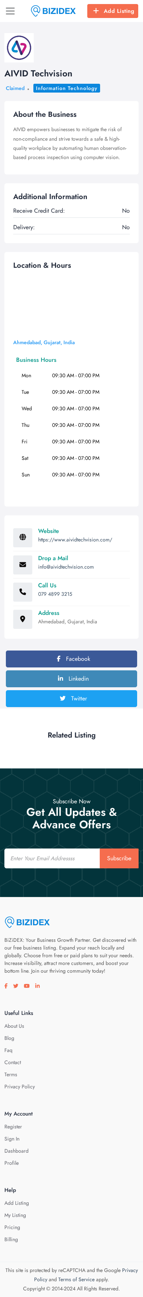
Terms (10, 1074)
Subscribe (119, 858)
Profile (11, 1163)
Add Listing (119, 11)
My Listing (15, 1215)
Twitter (78, 698)
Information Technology (67, 88)
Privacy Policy (19, 1086)
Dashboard (16, 1150)
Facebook (77, 659)
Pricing (12, 1227)
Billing (11, 1239)
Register (13, 1126)
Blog (9, 1038)
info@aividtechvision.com (66, 566)
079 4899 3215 (55, 594)
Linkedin (78, 678)
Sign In (11, 1138)
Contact (12, 1062)
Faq (8, 1050)
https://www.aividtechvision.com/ (75, 539)
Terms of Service (76, 1279)
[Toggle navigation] (10, 11)
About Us (14, 1026)
